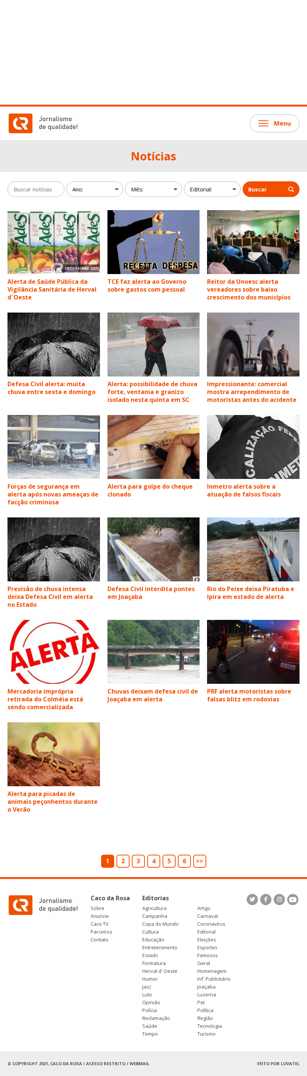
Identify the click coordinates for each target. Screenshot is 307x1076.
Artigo (203, 908)
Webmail (139, 1063)
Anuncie (100, 916)
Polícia (149, 1010)
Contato (100, 939)
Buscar (257, 189)
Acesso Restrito (105, 1063)
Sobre (97, 908)
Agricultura (154, 908)
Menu (282, 123)
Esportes (207, 947)
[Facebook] (265, 899)
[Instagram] (279, 899)
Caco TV (100, 924)
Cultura (150, 931)
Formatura (154, 963)
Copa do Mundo (160, 924)
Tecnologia (209, 1026)
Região (205, 1018)
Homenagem (212, 971)
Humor (150, 979)
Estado (150, 955)
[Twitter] (252, 899)
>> (199, 861)
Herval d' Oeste (159, 971)
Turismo (206, 1034)
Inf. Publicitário (214, 979)
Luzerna (206, 994)
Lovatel (290, 1063)
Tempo (150, 1034)
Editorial (206, 931)
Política (205, 1010)
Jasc (146, 986)
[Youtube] (292, 899)
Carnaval (207, 916)
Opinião (151, 1002)
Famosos (207, 955)
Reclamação (156, 1018)
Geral (203, 963)
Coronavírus (211, 924)
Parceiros (101, 931)
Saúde (149, 1026)
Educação (153, 939)
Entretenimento (159, 947)
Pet (201, 1002)
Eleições (206, 939)
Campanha (154, 916)
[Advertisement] (153, 52)
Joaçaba (206, 986)
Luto (147, 994)
